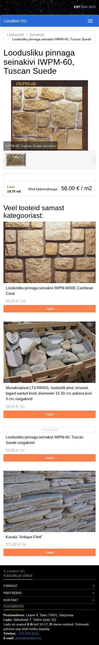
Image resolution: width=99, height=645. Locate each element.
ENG (84, 7)
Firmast (10, 586)
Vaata (49, 309)
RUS (92, 7)
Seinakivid (36, 34)
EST (77, 7)
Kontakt (10, 600)
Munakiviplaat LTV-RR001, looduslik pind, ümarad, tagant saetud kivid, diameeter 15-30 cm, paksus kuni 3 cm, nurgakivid (49, 393)
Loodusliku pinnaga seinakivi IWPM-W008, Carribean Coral (49, 291)
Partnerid (12, 593)
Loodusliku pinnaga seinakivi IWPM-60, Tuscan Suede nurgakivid (44, 440)
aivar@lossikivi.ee (28, 638)
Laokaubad (15, 34)
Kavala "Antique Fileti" (24, 537)
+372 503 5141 (28, 633)
